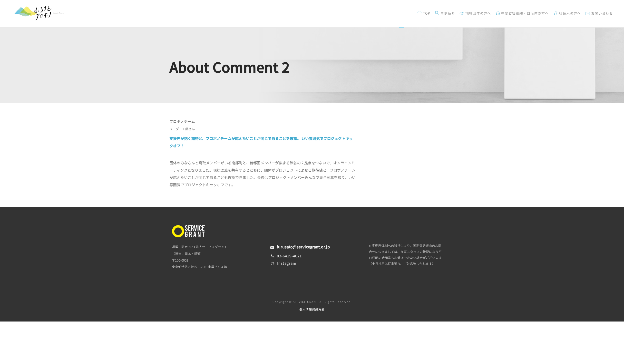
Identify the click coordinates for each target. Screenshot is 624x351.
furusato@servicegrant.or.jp (303, 247)
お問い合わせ (601, 13)
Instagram (286, 263)
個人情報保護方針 (312, 309)
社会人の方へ (569, 13)
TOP (426, 13)
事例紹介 (447, 13)
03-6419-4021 (289, 255)
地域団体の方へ (477, 13)
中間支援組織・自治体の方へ (524, 13)
